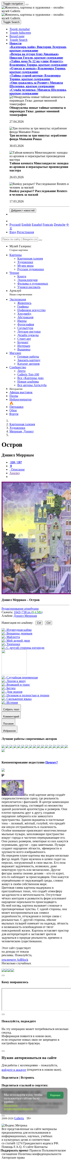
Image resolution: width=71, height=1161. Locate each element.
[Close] (40, 240)
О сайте (28, 1146)
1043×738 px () (28, 612)
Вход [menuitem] (12, 232)
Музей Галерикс (20, 248)
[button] (19, 29)
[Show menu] (27, 4)
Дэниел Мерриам (25, 615)
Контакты (41, 1146)
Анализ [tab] (14, 473)
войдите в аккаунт (14, 1069)
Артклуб (20, 292)
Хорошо (55, 1095)
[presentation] (39, 476)
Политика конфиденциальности (39, 1154)
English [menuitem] (26, 224)
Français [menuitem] (48, 224)
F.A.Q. (18, 1146)
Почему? (51, 762)
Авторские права (13, 1157)
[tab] (15, 462)
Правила (35, 1150)
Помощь (8, 1146)
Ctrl (39, 622)
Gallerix (19, 1118)
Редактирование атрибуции (20, 608)
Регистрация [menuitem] (25, 232)
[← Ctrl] (23, 647)
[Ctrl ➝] (20, 677)
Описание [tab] (17, 469)
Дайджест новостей (23, 210)
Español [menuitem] (37, 224)
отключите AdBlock (15, 959)
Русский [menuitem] (15, 224)
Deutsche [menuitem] (59, 224)
